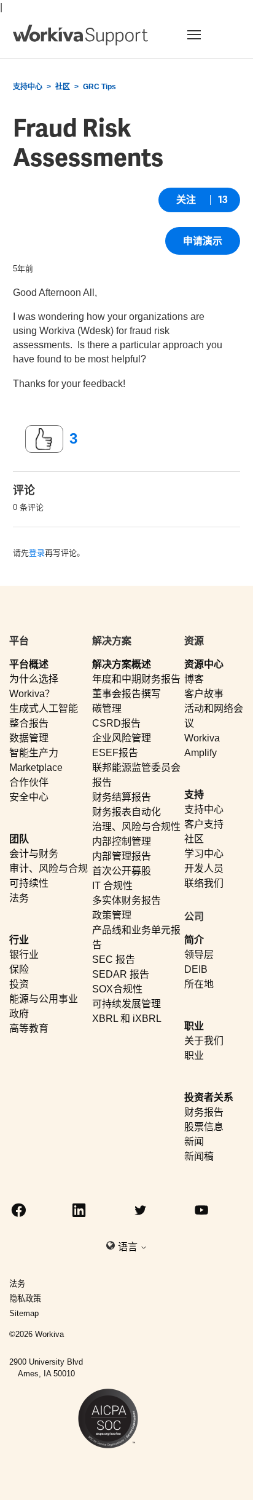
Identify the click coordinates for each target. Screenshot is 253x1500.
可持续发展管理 (126, 1004)
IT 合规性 (112, 885)
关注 (186, 199)
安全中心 (29, 797)
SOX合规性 (117, 989)
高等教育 (29, 1028)
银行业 (24, 954)
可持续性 (29, 883)
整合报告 (29, 723)
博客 (194, 679)
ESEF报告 (115, 753)
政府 (19, 1013)
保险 (19, 969)
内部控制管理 (121, 841)
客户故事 (204, 693)
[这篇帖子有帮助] (44, 439)
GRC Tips (99, 86)
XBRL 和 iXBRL (127, 1018)
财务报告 (204, 1112)
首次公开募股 (121, 871)
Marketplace (36, 767)
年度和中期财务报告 (136, 679)
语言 (129, 1247)
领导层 (199, 954)
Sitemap (24, 1313)
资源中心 (204, 664)
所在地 (199, 984)
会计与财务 (33, 853)
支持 (194, 794)
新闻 (194, 1141)
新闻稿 (199, 1156)
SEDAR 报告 (120, 974)
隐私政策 (25, 1298)
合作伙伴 (29, 782)
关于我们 (204, 1040)
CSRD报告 (116, 723)
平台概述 (29, 664)
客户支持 (204, 824)
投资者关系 (208, 1097)
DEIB (196, 969)
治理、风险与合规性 (136, 826)
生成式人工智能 (43, 708)
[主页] (80, 35)
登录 (37, 552)
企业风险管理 (121, 738)
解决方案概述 (121, 664)
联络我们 (204, 883)
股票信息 (204, 1127)
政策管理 (111, 915)
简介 (194, 940)
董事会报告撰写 (126, 693)
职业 (194, 1026)
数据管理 (29, 738)
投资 (19, 984)
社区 (62, 86)
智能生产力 (33, 753)
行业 (19, 940)
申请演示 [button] (202, 240)
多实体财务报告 (126, 900)
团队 (19, 839)
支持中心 (27, 86)
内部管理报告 (121, 856)
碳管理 (107, 708)
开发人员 (204, 868)
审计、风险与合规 (48, 868)
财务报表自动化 (126, 812)
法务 (19, 898)
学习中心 (204, 853)
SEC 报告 (113, 959)
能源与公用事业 (43, 999)
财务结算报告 (121, 797)
